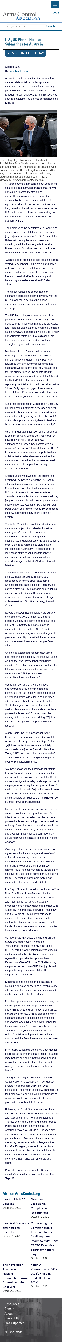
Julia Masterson (18, 70)
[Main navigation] (55, 4)
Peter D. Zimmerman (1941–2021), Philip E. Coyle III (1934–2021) (44, 1273)
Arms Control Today (25, 53)
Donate (9, 1308)
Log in (56, 12)
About (8, 1313)
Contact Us (12, 1318)
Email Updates (14, 1323)
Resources (11, 1304)
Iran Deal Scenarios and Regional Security (16, 1228)
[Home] (24, 16)
